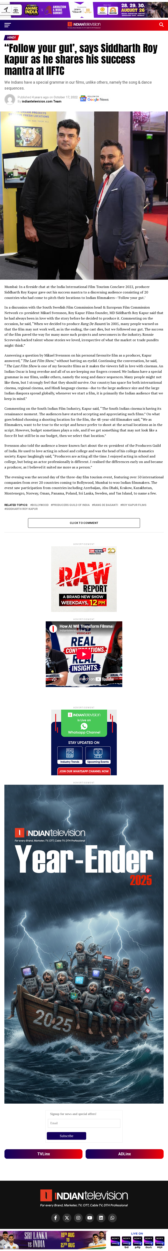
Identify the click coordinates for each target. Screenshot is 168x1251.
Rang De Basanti (106, 505)
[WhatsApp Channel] (112, 1218)
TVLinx (43, 1154)
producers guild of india (71, 505)
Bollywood (40, 505)
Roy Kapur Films (134, 505)
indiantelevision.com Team (41, 101)
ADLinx (124, 1154)
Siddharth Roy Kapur (22, 509)
